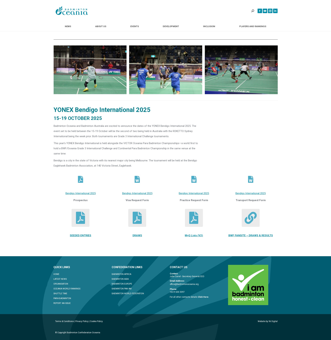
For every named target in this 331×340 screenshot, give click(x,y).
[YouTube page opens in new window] (265, 11)
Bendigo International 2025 (81, 193)
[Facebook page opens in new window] (260, 11)
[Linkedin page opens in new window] (275, 11)
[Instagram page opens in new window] (270, 11)
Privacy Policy (81, 321)
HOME (56, 274)
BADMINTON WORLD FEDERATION (128, 293)
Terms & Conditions (64, 321)
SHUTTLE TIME (60, 293)
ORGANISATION (60, 284)
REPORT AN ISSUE (62, 303)
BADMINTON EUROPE (122, 284)
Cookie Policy (96, 321)
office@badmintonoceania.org (184, 284)
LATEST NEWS (60, 279)
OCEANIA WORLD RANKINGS (66, 288)
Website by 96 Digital (268, 321)
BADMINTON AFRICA (121, 274)
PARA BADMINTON (62, 298)
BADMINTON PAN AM (122, 288)
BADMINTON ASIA (120, 279)
